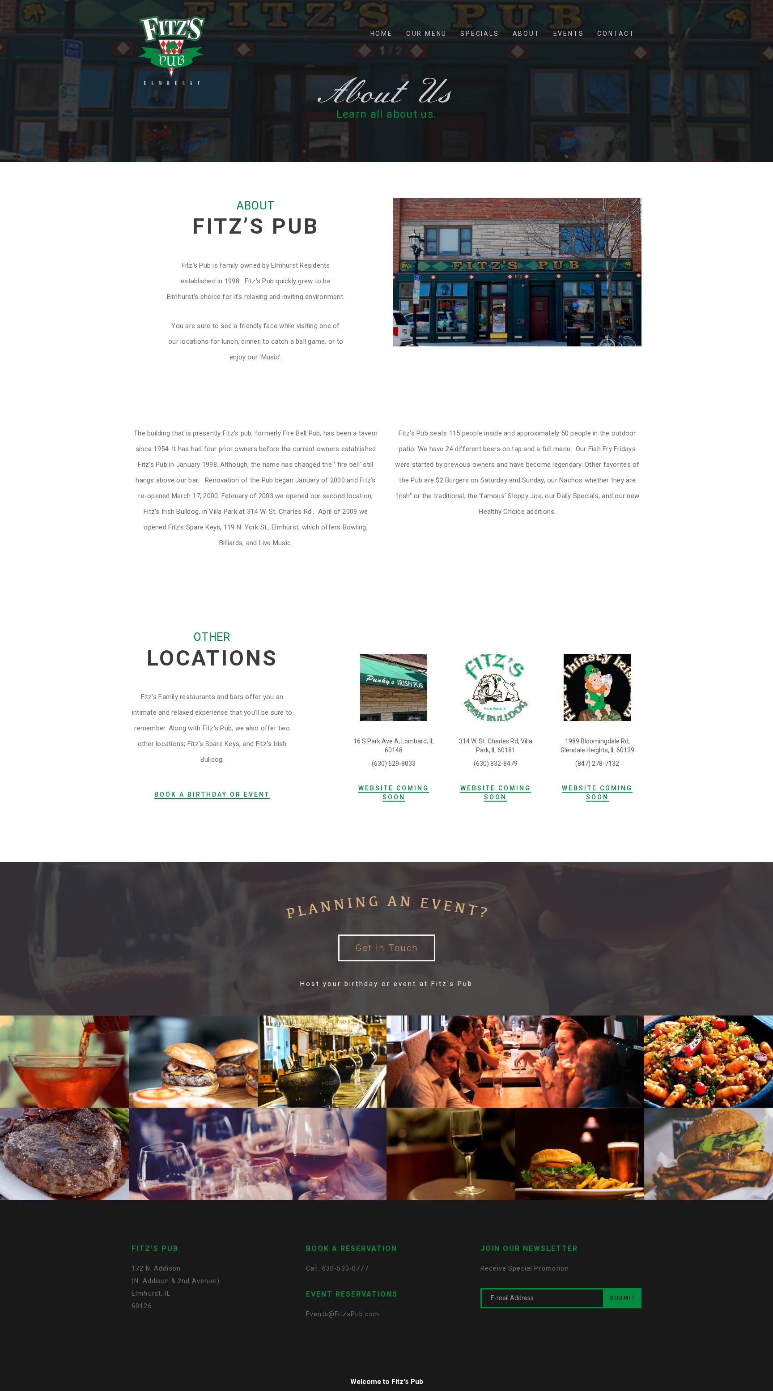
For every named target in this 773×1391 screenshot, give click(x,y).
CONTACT (616, 33)
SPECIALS (479, 33)
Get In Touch (386, 948)
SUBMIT (623, 1298)
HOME (381, 33)
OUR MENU (426, 33)
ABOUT (526, 33)
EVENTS (568, 33)
